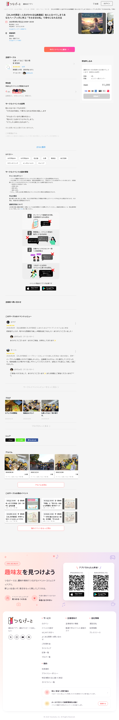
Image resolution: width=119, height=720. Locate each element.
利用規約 (45, 669)
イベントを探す (47, 628)
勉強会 (53, 158)
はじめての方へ (48, 632)
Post (11, 440)
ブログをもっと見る (40, 426)
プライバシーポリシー (50, 673)
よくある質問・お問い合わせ (51, 637)
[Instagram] (16, 637)
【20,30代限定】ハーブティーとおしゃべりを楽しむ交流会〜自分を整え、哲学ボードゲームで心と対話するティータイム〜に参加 (64, 356)
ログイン (107, 3)
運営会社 (93, 623)
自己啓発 (63, 158)
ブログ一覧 (46, 657)
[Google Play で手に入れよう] (100, 594)
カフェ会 (26, 9)
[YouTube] (22, 637)
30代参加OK (25, 158)
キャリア (41, 163)
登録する (103, 703)
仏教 (44, 158)
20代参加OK (11, 158)
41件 (24, 67)
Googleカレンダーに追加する (17, 29)
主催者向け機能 (72, 623)
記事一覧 (45, 652)
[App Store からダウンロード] (76, 594)
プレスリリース (95, 632)
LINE (21, 440)
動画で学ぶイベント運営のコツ (76, 629)
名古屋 (36, 158)
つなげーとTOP (8, 9)
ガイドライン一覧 (48, 682)
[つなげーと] (20, 620)
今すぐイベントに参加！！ (59, 49)
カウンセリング (12, 163)
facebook (32, 440)
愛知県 (33, 9)
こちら (21, 209)
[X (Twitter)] (10, 637)
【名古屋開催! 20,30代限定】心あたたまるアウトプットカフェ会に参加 (42, 328)
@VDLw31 (29, 73)
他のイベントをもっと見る (41, 528)
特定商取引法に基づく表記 (52, 677)
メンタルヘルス (28, 163)
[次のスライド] (110, 23)
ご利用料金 (46, 643)
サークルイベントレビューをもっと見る (40, 387)
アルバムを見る (41, 485)
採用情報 (93, 628)
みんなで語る (18, 9)
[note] (28, 637)
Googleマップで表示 (15, 40)
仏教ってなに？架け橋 (42, 9)
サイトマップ (46, 648)
